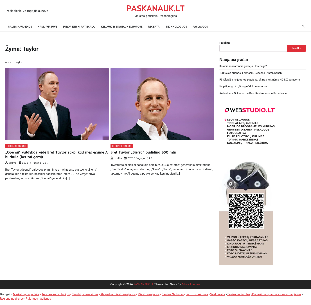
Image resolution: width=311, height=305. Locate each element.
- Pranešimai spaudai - (265, 294)
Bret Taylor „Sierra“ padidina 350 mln (143, 152)
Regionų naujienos (12, 298)
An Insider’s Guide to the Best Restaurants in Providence (253, 93)
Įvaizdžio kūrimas (197, 294)
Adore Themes (191, 284)
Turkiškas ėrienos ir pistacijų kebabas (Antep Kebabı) (251, 73)
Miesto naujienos (148, 294)
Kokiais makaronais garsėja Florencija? (243, 66)
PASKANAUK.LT (155, 8)
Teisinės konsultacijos (56, 294)
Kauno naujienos (290, 294)
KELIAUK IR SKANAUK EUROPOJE (121, 26)
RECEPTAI (154, 26)
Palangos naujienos (38, 298)
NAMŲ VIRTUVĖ (47, 26)
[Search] (303, 26)
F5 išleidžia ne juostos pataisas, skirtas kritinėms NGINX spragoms (260, 79)
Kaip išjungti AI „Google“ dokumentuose (243, 86)
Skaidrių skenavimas (85, 294)
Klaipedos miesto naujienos (118, 294)
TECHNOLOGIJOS (176, 26)
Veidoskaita (217, 294)
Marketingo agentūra (26, 294)
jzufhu (13, 162)
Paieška (224, 42)
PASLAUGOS (200, 26)
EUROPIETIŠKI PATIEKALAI (79, 26)
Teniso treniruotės (238, 294)
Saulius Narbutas (173, 294)
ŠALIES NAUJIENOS (20, 26)
